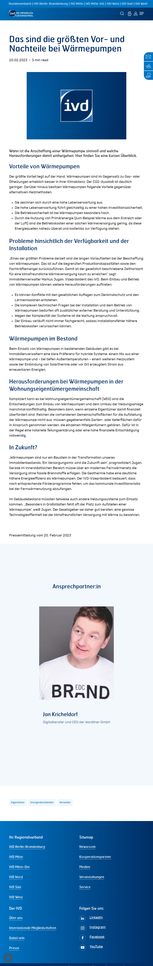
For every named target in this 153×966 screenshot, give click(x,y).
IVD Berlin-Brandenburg (51, 3)
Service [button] (84, 887)
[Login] (136, 13)
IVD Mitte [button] (16, 857)
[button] (8, 958)
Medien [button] (84, 867)
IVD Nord (113, 3)
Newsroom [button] (87, 847)
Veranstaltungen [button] (91, 877)
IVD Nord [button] (16, 877)
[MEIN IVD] (130, 13)
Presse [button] (14, 948)
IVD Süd (127, 3)
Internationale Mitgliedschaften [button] (32, 928)
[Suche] (122, 13)
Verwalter (65, 802)
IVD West (141, 3)
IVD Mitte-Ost (95, 3)
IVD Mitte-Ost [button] (19, 867)
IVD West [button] (16, 897)
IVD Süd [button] (15, 887)
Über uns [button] (15, 918)
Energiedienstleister (42, 802)
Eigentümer (18, 802)
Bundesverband (20, 3)
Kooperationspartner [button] (95, 857)
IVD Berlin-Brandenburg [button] (27, 847)
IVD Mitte (77, 3)
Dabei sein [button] (16, 938)
